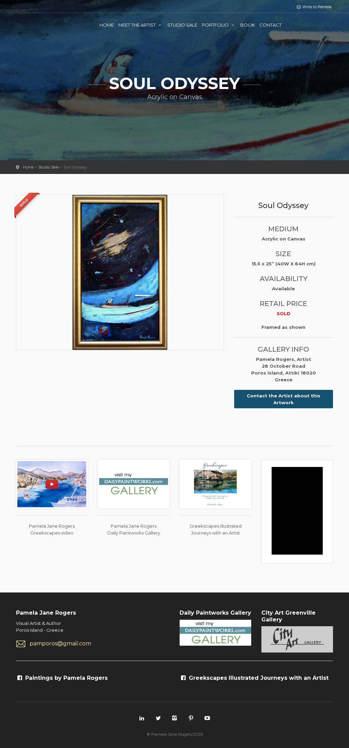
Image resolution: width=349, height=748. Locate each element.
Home (28, 167)
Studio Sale (49, 167)
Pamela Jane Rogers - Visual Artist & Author (43, 24)
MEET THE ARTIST (137, 25)
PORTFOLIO (216, 25)
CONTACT (270, 25)
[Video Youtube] (51, 483)
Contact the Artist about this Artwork (283, 399)
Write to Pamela (316, 6)
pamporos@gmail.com (60, 643)
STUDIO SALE (182, 25)
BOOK (247, 25)
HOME (107, 25)
